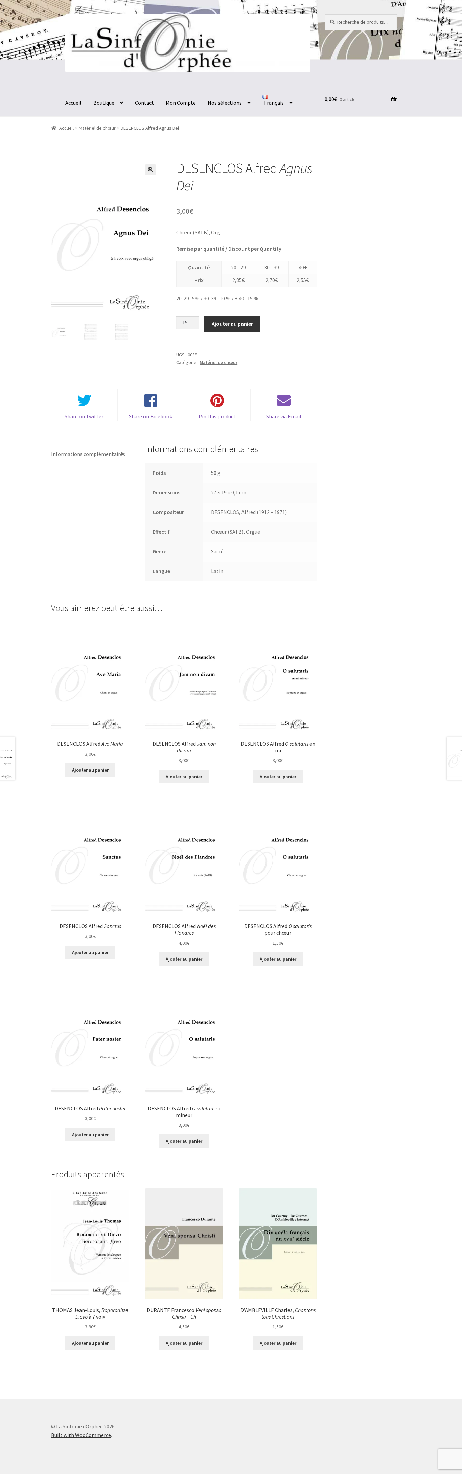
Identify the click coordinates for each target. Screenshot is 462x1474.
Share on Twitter (84, 416)
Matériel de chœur (97, 128)
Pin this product (217, 416)
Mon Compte (181, 102)
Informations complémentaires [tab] (88, 453)
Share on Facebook (150, 416)
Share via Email (283, 416)
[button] (150, 169)
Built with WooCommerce (81, 1435)
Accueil (73, 102)
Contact (144, 102)
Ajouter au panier (232, 323)
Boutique (103, 102)
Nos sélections (225, 102)
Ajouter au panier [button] (90, 770)
